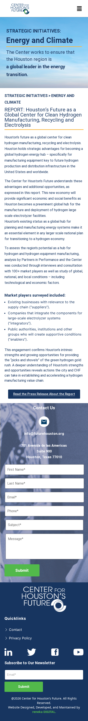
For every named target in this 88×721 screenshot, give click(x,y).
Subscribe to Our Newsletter (29, 663)
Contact (15, 629)
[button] (79, 8)
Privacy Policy (20, 638)
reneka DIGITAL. (44, 712)
